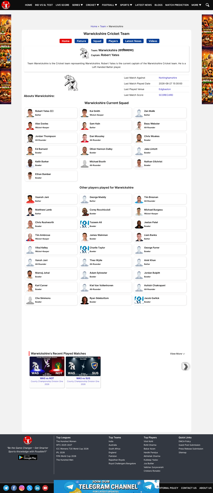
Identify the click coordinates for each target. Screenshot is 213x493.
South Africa (114, 448)
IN (38, 487)
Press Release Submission (191, 448)
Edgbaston (165, 89)
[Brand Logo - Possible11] (27, 444)
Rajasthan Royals (117, 460)
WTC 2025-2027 (64, 445)
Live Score (62, 4)
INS (22, 487)
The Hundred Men (64, 460)
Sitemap (182, 452)
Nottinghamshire (168, 77)
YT (46, 487)
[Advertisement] (106, 16)
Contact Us (188, 487)
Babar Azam (149, 448)
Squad (97, 41)
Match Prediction (177, 4)
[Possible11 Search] (208, 5)
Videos (153, 41)
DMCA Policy (185, 441)
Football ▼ (109, 4)
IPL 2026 (60, 452)
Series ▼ (77, 4)
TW (30, 487)
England (112, 452)
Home (28, 4)
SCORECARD (166, 94)
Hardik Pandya (151, 452)
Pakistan (113, 456)
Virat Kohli (148, 441)
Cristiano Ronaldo (152, 471)
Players (113, 41)
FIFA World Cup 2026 (66, 456)
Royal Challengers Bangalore (122, 463)
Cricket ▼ (92, 4)
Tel (6, 487)
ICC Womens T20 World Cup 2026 (72, 448)
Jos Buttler (149, 463)
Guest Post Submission (189, 445)
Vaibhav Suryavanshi (153, 467)
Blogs (158, 4)
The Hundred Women (66, 441)
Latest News (143, 4)
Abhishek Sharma (152, 456)
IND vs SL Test (44, 4)
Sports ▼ (126, 4)
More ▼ (196, 4)
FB (14, 487)
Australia (113, 445)
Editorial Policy (167, 487)
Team (103, 26)
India (111, 441)
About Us (205, 487)
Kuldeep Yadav (151, 460)
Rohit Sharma (150, 445)
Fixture (81, 41)
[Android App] (27, 460)
